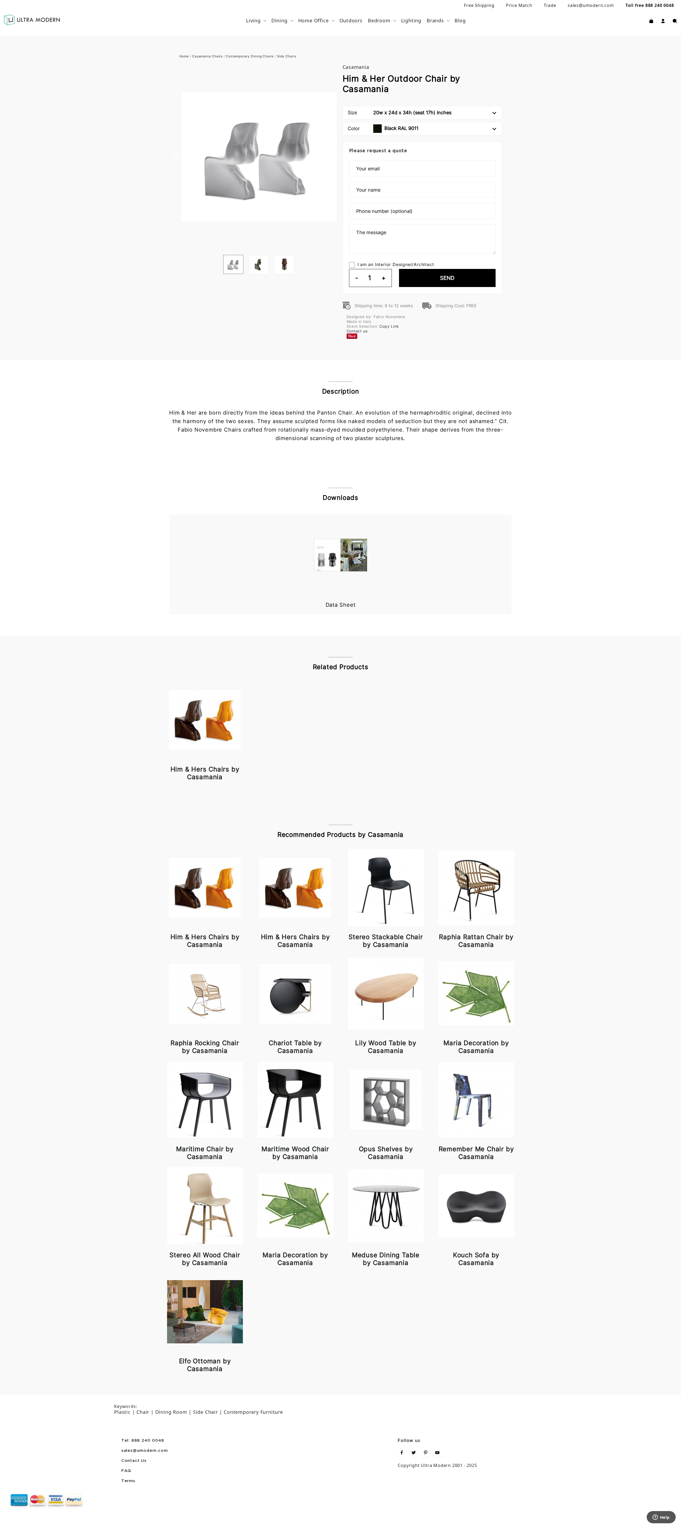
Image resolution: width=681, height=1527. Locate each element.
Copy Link (389, 326)
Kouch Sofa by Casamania (476, 1259)
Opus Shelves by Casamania (386, 1153)
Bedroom (379, 20)
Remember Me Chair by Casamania (476, 1153)
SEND (447, 278)
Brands (435, 20)
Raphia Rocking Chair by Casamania (205, 1046)
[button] (663, 20)
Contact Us (134, 1461)
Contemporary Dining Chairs (249, 56)
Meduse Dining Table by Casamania (386, 1259)
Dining (279, 20)
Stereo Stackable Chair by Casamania (385, 940)
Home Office (313, 20)
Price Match (519, 5)
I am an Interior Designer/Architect (396, 264)
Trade (550, 5)
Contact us (357, 331)
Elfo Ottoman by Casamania (205, 1365)
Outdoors (351, 20)
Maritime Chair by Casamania (205, 1153)
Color (383, 128)
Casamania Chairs (207, 56)
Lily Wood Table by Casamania (385, 1046)
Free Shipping (479, 5)
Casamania (356, 67)
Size (399, 112)
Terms (128, 1481)
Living (253, 20)
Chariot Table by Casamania (295, 1046)
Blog (460, 20)
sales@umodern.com (591, 5)
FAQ (126, 1471)
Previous (175, 156)
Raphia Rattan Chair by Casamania (476, 940)
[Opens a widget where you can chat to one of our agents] (661, 1517)
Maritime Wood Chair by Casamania (295, 1153)
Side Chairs (286, 56)
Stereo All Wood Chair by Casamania (204, 1259)
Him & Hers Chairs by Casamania (205, 773)
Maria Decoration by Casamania (476, 1046)
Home (184, 56)
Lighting (411, 20)
